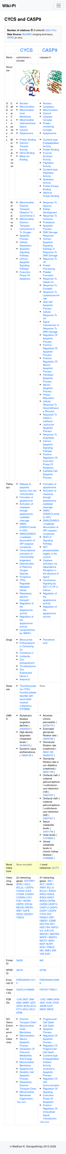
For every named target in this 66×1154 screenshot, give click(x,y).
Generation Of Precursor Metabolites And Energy (27, 1053)
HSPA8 (27, 900)
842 (41, 960)
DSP (51, 917)
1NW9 (49, 999)
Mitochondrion (27, 106)
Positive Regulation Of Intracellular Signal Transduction (50, 1111)
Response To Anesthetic (50, 436)
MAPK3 (53, 937)
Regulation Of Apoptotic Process (50, 338)
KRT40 (28, 904)
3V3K (49, 1002)
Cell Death (48, 1025)
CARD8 (43, 904)
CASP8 (52, 910)
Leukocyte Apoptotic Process (48, 428)
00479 (19, 970)
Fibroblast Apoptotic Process (48, 378)
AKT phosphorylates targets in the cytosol (51, 552)
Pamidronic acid (49, 641)
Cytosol (24, 129)
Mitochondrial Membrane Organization (27, 1095)
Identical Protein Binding (51, 194)
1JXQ (42, 999)
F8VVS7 (44, 989)
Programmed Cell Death (49, 1020)
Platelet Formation (48, 273)
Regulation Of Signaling (50, 1090)
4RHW (43, 1006)
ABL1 (50, 881)
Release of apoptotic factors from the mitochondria (28, 489)
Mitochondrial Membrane (27, 1063)
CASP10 (52, 904)
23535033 (25, 728)
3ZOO (19, 1006)
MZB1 (51, 940)
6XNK (19, 1012)
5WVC (43, 1009)
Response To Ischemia (50, 217)
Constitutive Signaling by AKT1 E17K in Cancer (50, 585)
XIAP (47, 953)
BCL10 (50, 887)
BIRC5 (50, 894)
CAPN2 (51, 900)
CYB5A (20, 894)
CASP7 (43, 910)
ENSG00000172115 (26, 981)
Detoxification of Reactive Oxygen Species (27, 568)
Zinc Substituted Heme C (26, 673)
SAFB (26, 910)
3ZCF (33, 1002)
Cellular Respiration (26, 243)
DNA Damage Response (50, 233)
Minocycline (26, 639)
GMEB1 (44, 920)
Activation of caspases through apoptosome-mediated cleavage (26, 512)
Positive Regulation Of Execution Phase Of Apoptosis (50, 461)
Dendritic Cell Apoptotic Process (27, 1075)
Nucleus (24, 103)
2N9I (31, 999)
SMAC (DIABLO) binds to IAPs (28, 527)
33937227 (48, 795)
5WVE (50, 1009)
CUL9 (28, 890)
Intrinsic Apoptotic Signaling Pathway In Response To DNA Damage (50, 247)
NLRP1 (50, 944)
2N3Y (25, 999)
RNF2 (48, 950)
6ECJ (32, 1009)
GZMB (52, 920)
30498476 (25, 745)
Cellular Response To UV (50, 315)
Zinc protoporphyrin (27, 661)
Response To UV (50, 260)
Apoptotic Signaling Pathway (25, 252)
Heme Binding (27, 153)
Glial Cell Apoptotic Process (48, 305)
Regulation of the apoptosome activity (27, 608)
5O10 (33, 1006)
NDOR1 (29, 907)
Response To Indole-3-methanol (50, 418)
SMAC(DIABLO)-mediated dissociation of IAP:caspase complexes (28, 540)
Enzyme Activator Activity (47, 156)
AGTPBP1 (29, 881)
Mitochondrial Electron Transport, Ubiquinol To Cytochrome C (27, 209)
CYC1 (29, 897)
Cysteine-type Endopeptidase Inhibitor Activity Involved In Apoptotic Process (51, 1065)
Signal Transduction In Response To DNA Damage (51, 326)
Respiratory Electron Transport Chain (28, 1085)
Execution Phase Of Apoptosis (25, 275)
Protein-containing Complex (48, 126)
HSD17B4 (45, 927)
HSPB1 (20, 904)
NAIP (42, 944)
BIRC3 (43, 894)
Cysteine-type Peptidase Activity (50, 173)
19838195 (26, 755)
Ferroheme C (26, 653)
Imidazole (25, 656)
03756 (43, 970)
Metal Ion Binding (25, 157)
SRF (54, 950)
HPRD (10, 37)
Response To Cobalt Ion (50, 280)
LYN (51, 930)
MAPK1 (44, 937)
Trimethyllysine (28, 666)
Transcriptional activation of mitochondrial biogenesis (27, 555)
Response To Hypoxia (50, 204)
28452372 (48, 755)
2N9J (19, 1002)
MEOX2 (20, 907)
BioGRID (27, 34)
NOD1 (43, 947)
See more (21, 1101)
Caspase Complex (47, 118)
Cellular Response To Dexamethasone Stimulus (51, 406)
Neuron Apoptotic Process (48, 388)
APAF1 (20, 884)
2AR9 (56, 999)
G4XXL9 (20, 989)
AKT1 (43, 884)
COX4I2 (20, 890)
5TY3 (19, 1009)
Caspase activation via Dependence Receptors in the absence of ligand (51, 568)
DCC (49, 914)
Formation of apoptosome (26, 498)
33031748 (48, 831)
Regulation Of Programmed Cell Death (50, 1049)
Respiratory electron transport (26, 597)
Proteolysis (49, 222)
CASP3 (53, 907)
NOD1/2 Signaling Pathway (48, 540)
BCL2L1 (20, 887)
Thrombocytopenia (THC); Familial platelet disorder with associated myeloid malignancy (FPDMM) (28, 697)
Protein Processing (49, 267)
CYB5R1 (29, 894)
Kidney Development (50, 210)
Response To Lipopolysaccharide (51, 295)
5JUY (50, 1006)
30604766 (48, 738)
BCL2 (27, 884)
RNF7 (19, 910)
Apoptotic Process (25, 237)
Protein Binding (28, 139)
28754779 (48, 725)
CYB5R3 (20, 897)
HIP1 (52, 924)
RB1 (42, 950)
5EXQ (26, 1006)
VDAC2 (20, 917)
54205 (19, 960)
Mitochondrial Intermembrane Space (28, 123)
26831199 (48, 752)
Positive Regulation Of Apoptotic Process (50, 350)
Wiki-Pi (9, 5)
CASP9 (49, 49)
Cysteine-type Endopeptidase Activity (51, 143)
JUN (46, 930)
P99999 (30, 989)
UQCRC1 (28, 914)
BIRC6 (43, 897)
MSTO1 (44, 940)
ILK (41, 930)
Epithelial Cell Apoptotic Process (50, 474)
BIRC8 (43, 900)
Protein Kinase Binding (50, 187)
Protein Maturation (48, 396)
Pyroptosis (25, 576)
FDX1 (19, 900)
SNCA (19, 914)
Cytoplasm (48, 106)
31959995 (48, 858)
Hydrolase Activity (48, 181)
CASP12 (44, 907)
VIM (42, 953)
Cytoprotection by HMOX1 (27, 631)
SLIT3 (55, 867)
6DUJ (26, 1009)
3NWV (26, 1002)
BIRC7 (50, 897)
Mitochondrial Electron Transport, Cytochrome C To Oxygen (27, 225)
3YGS (56, 1002)
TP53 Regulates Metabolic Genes (25, 585)
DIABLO (44, 917)
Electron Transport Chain (28, 1020)
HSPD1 (55, 927)
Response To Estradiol (50, 286)
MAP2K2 (54, 934)
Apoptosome (26, 133)
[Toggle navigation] (59, 5)
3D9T (42, 1002)
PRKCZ (51, 947)
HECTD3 (44, 924)
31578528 (48, 838)
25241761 (50, 30)
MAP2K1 (44, 934)
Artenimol (25, 679)
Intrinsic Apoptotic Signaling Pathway (25, 263)
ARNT (43, 887)
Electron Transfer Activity (24, 146)
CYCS (26, 49)
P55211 (53, 989)
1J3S (19, 999)
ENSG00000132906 (49, 981)
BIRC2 (52, 890)
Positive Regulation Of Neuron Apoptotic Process (50, 364)
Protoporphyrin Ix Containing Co (27, 646)
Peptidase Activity (48, 164)
